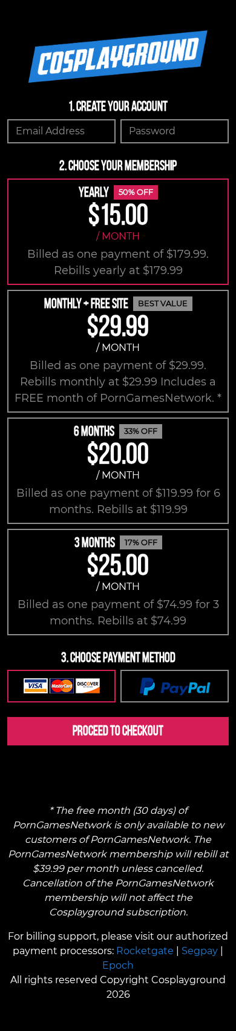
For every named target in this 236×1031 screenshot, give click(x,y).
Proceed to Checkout (118, 731)
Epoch (118, 965)
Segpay (200, 951)
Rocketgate (145, 951)
